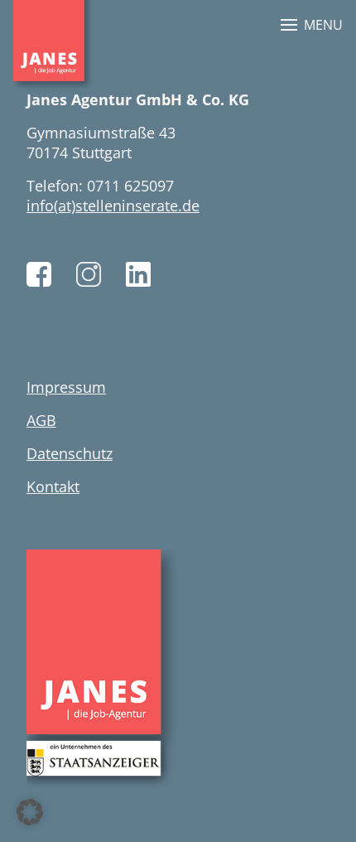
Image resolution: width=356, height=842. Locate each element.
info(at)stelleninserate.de (113, 205)
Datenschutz (69, 453)
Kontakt (52, 486)
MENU (323, 25)
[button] (30, 812)
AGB (41, 420)
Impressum (66, 387)
